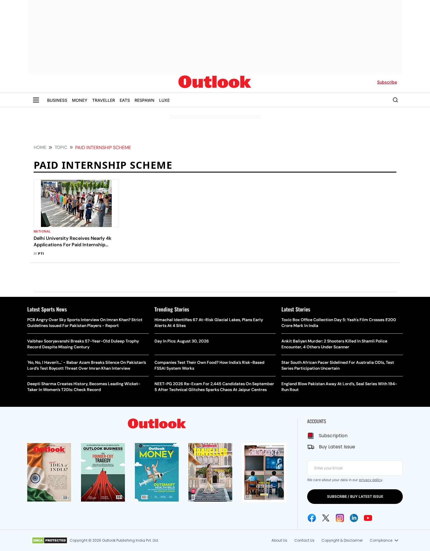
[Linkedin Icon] (354, 518)
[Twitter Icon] (326, 518)
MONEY (79, 100)
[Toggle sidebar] (36, 100)
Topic (61, 147)
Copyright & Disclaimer (342, 540)
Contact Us (304, 540)
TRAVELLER (103, 100)
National (42, 231)
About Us (279, 540)
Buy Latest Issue (337, 446)
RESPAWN (144, 100)
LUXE (164, 100)
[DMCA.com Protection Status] (49, 540)
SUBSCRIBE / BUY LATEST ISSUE (355, 496)
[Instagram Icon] (340, 518)
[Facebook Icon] (312, 518)
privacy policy (370, 480)
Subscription (333, 435)
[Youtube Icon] (368, 518)
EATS (125, 100)
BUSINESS (57, 100)
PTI (41, 253)
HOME (40, 147)
